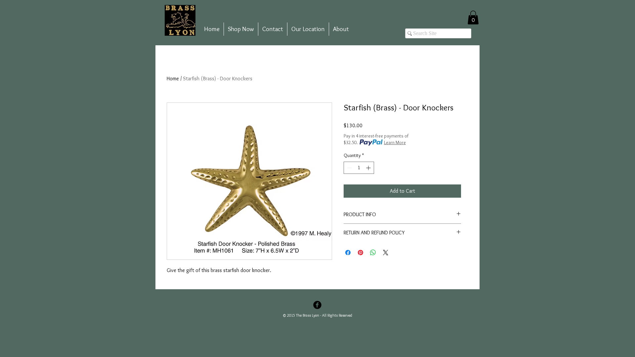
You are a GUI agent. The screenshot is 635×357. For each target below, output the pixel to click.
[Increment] (369, 168)
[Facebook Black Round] (317, 305)
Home (173, 78)
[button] (473, 17)
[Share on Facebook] (348, 253)
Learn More (395, 142)
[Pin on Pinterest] (360, 253)
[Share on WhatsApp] (373, 253)
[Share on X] (386, 253)
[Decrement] (349, 168)
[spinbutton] (359, 168)
